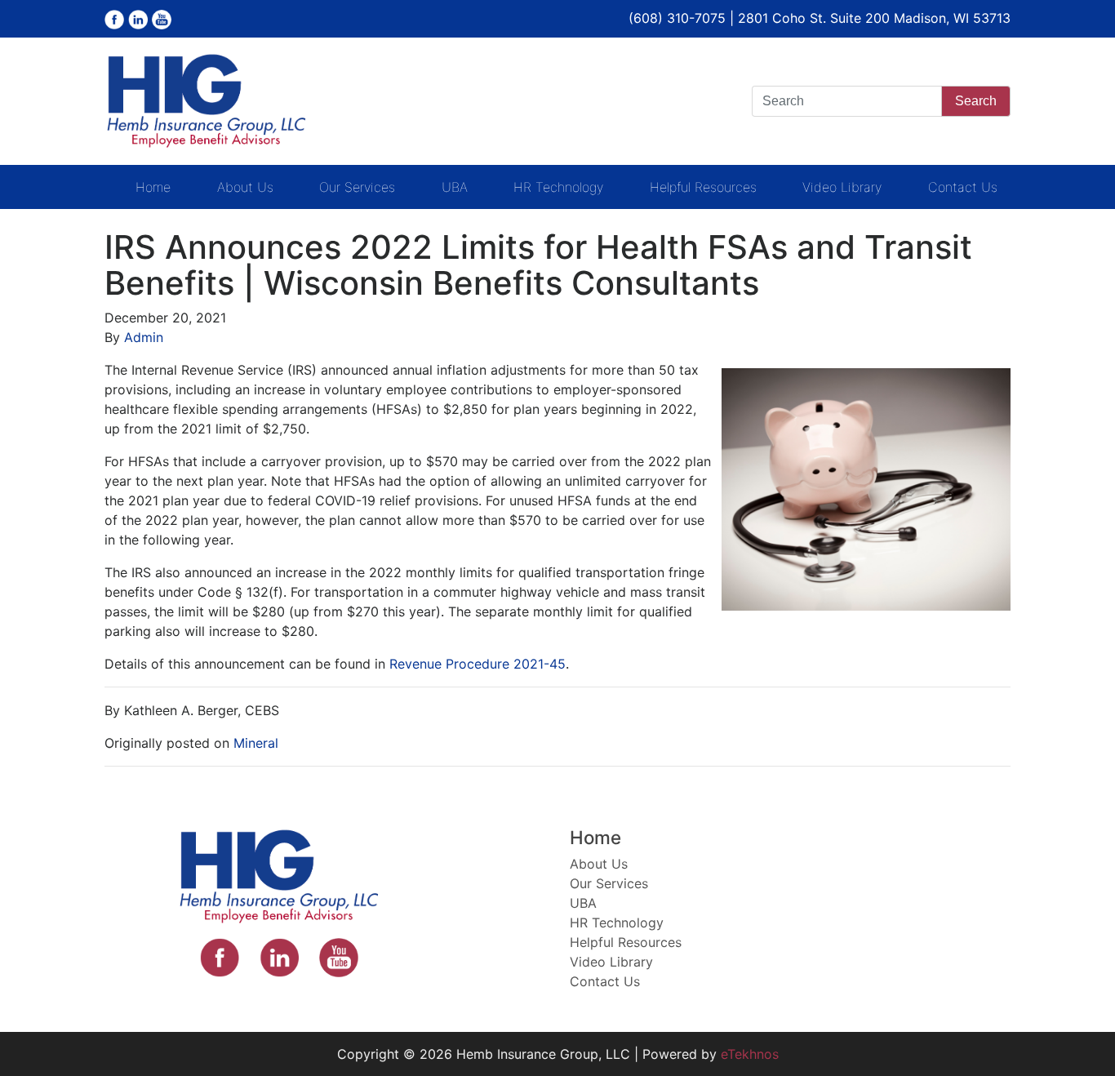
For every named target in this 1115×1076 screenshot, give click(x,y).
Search (976, 101)
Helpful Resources (703, 187)
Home (153, 187)
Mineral (255, 743)
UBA (455, 187)
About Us (245, 187)
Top (1076, 1037)
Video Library (842, 187)
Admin (143, 337)
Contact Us (962, 187)
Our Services (357, 187)
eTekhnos (750, 1054)
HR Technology (558, 187)
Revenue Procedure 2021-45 (477, 664)
